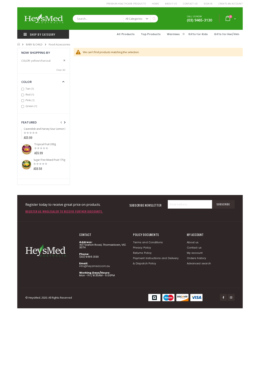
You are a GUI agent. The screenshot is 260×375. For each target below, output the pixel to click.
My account (195, 253)
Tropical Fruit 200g (45, 144)
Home (155, 3)
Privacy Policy (142, 248)
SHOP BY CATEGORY (42, 34)
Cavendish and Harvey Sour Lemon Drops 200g (51, 129)
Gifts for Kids (198, 34)
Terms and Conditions (148, 242)
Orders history (196, 258)
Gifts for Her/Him (226, 34)
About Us (171, 3)
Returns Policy (142, 253)
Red (30, 94)
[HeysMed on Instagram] (231, 297)
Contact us (194, 248)
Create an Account (230, 3)
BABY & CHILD (34, 44)
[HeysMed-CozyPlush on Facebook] (223, 297)
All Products (126, 34)
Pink (30, 100)
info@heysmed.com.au (94, 266)
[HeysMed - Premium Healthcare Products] (43, 18)
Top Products (151, 34)
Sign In (208, 3)
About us (193, 242)
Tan (30, 88)
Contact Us (190, 3)
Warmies (173, 34)
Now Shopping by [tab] (35, 52)
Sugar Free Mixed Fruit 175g (49, 160)
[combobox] (115, 18)
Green (32, 106)
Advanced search (199, 263)
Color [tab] (26, 82)
